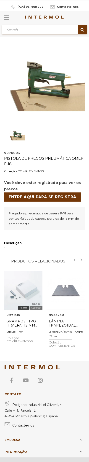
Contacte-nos (68, 6)
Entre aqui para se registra (42, 197)
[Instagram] (40, 380)
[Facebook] (11, 380)
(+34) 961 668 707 (30, 6)
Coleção (10, 171)
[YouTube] (25, 380)
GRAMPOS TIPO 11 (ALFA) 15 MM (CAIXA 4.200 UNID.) (21, 323)
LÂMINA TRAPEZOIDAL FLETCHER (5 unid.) (62, 323)
